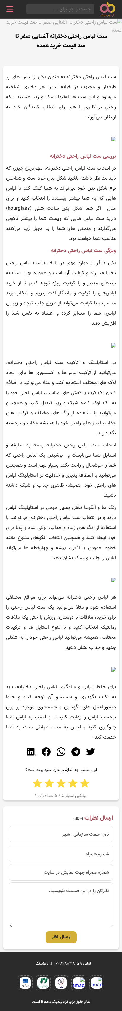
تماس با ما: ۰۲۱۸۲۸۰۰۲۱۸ (73, 963)
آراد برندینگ (44, 963)
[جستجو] (28, 9)
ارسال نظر (61, 937)
